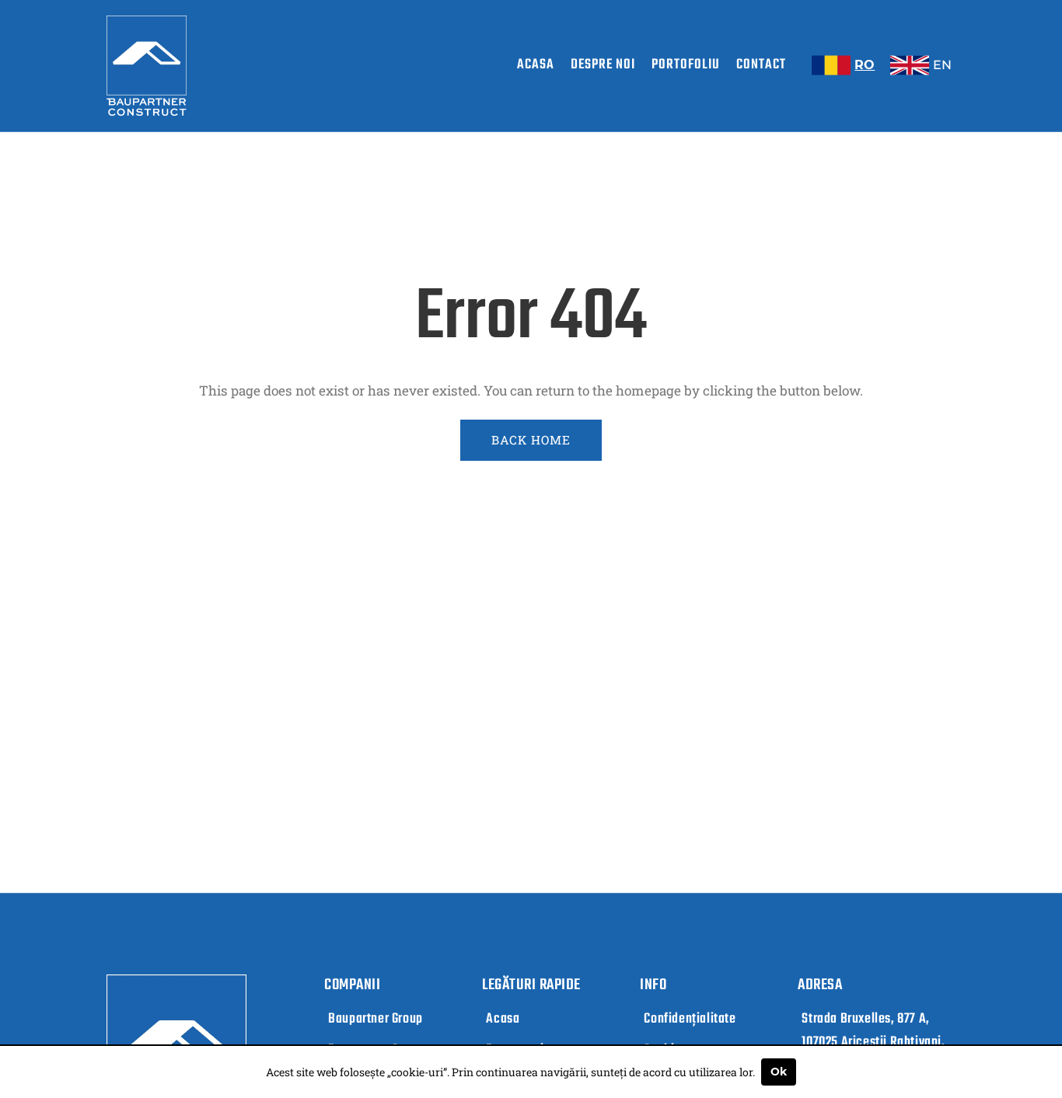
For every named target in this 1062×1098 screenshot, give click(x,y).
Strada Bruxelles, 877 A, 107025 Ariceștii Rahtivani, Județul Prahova (873, 1042)
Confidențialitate (689, 1019)
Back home (531, 440)
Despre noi (603, 65)
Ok (778, 1072)
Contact (761, 65)
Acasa (535, 65)
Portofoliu (686, 65)
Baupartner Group (375, 1019)
